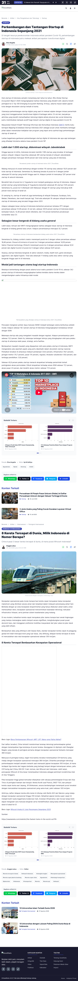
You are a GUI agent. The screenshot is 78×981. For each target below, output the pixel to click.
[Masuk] (70, 8)
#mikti (31, 467)
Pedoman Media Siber (61, 964)
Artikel (12, 18)
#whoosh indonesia (27, 873)
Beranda (4, 18)
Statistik (42, 958)
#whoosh (56, 881)
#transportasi (27, 881)
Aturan (63, 978)
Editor (26, 869)
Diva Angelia (11, 462)
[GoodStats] (8, 8)
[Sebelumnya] (53, 2)
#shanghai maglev (41, 873)
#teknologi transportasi (58, 877)
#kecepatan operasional (58, 873)
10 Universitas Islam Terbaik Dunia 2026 (37, 908)
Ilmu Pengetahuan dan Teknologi (28, 18)
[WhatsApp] (63, 44)
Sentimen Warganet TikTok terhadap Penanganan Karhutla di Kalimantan (37, 2)
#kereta (37, 881)
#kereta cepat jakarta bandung (12, 877)
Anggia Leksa (11, 869)
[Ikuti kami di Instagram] (70, 2)
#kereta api (46, 881)
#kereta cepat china (31, 877)
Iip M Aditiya (28, 462)
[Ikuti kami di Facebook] (62, 2)
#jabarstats (6, 881)
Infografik (31, 961)
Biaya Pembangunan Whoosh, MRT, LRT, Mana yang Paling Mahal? (36, 739)
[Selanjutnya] (56, 2)
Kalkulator (43, 967)
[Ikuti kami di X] (66, 2)
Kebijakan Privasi (71, 978)
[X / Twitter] (67, 44)
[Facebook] (71, 44)
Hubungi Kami (58, 961)
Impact (56, 967)
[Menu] (74, 8)
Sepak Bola (43, 964)
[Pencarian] (66, 8)
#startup (23, 467)
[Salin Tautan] (74, 44)
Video (29, 964)
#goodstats (6, 467)
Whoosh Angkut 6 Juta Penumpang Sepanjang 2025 (31, 809)
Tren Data (43, 961)
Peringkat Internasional (36, 524)
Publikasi (31, 967)
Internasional (21, 524)
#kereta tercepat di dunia (10, 873)
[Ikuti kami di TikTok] (75, 2)
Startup (44, 18)
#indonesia (16, 881)
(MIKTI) (61, 125)
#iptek (15, 467)
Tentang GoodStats (60, 958)
